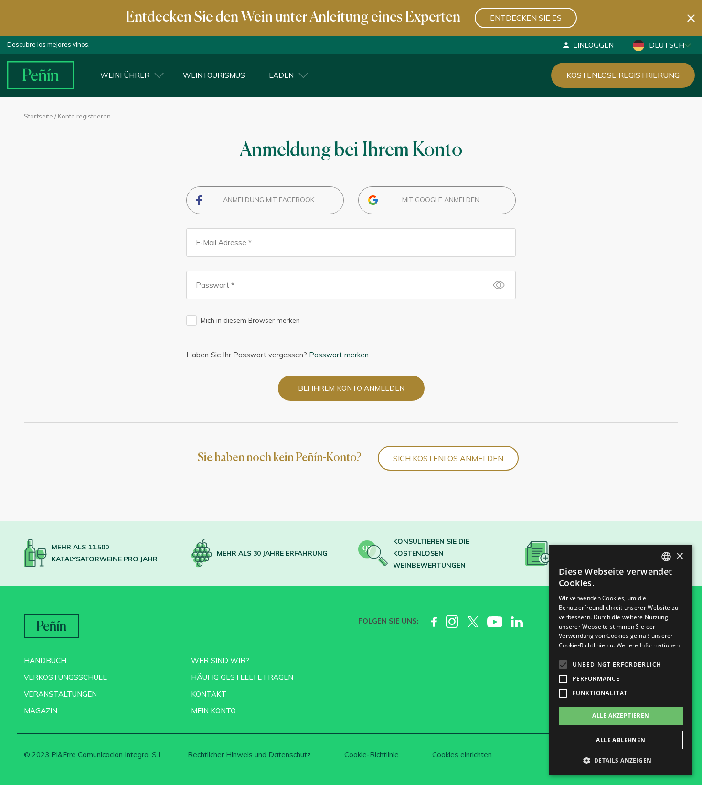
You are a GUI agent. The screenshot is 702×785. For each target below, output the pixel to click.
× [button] (679, 556)
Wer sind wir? (220, 660)
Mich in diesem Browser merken (250, 320)
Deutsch (666, 45)
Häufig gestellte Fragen (242, 677)
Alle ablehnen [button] (620, 740)
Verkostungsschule (65, 677)
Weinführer (124, 75)
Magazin (40, 710)
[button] (621, 760)
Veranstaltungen (60, 694)
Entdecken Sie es (526, 17)
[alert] (620, 660)
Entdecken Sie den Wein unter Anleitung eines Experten (293, 18)
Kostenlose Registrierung (623, 75)
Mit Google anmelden (440, 199)
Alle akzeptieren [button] (620, 715)
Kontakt (208, 694)
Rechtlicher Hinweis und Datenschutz (249, 754)
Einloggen (593, 45)
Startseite (38, 116)
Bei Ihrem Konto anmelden (351, 388)
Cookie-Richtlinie (371, 754)
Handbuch (45, 660)
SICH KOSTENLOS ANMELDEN (448, 458)
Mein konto (213, 710)
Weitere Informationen (648, 645)
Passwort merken (339, 354)
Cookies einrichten (462, 754)
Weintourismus (214, 75)
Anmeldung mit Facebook (268, 199)
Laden (281, 75)
